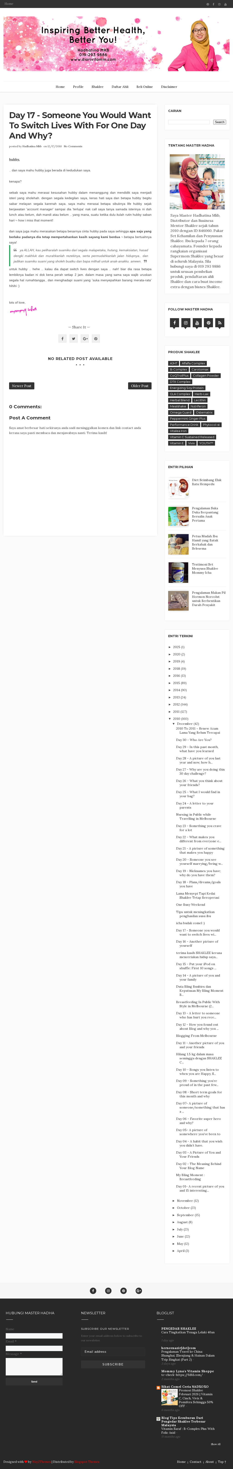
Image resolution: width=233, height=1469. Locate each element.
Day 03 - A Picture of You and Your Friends (198, 1154)
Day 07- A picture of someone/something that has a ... (200, 1107)
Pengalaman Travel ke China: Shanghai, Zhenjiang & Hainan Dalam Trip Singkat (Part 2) (188, 1356)
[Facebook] (174, 322)
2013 (177, 697)
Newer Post (21, 386)
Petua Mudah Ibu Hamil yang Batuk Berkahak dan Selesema (205, 542)
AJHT (173, 363)
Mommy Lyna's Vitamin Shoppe (187, 1371)
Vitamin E (177, 443)
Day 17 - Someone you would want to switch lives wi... (198, 932)
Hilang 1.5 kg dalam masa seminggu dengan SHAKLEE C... (199, 1058)
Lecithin (200, 400)
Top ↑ (222, 1461)
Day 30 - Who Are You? (194, 740)
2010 (177, 719)
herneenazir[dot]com (178, 1348)
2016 (177, 676)
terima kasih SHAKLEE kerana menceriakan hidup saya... (199, 955)
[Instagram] (185, 322)
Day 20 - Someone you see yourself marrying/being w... (199, 862)
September (186, 1215)
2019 (177, 661)
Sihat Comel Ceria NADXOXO (185, 1387)
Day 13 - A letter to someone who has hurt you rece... (198, 1015)
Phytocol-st (211, 424)
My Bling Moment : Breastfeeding (190, 1177)
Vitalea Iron (178, 431)
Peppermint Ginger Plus (187, 418)
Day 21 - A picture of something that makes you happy (200, 850)
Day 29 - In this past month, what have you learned (197, 749)
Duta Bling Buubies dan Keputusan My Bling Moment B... (199, 990)
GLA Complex (180, 394)
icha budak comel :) (190, 923)
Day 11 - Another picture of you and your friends (200, 1045)
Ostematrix (204, 412)
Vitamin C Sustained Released (192, 437)
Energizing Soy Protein (187, 388)
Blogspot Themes (86, 1462)
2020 (177, 654)
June (181, 1236)
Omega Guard (180, 412)
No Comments (73, 146)
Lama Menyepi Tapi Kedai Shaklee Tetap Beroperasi (197, 895)
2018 (177, 669)
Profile (78, 87)
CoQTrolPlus (179, 375)
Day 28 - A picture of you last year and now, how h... (198, 760)
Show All (215, 1444)
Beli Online (145, 87)
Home (9, 4)
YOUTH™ (206, 443)
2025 (177, 647)
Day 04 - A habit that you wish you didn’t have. (199, 1143)
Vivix (191, 443)
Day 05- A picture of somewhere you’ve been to (198, 1132)
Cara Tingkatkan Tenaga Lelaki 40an (188, 1332)
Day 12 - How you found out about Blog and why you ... (197, 1026)
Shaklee (98, 87)
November (185, 1201)
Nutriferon (198, 406)
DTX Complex (180, 381)
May (180, 1244)
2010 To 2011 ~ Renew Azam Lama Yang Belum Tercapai (198, 730)
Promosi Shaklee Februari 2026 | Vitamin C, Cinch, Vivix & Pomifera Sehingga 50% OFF (196, 1398)
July (180, 1229)
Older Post (140, 386)
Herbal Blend (180, 400)
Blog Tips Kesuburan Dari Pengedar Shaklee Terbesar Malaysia (183, 1421)
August (183, 1222)
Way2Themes (41, 1462)
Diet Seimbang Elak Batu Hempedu (206, 482)
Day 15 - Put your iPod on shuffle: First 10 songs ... (196, 966)
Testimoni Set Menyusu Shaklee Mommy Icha (205, 568)
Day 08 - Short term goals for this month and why (199, 1094)
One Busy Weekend (190, 905)
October (184, 1208)
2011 (176, 712)
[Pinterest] (208, 322)
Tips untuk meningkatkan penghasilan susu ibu (195, 914)
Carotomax (200, 369)
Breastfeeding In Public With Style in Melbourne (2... (198, 1004)
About (209, 1461)
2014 (177, 690)
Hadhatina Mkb (32, 146)
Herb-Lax (201, 394)
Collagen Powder (206, 375)
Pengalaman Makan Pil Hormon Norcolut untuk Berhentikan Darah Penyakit (208, 599)
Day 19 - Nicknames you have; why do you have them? (198, 873)
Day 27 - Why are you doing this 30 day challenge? (200, 771)
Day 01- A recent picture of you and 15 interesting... (200, 1188)
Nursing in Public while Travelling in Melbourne (196, 816)
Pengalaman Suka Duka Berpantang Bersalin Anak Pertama (205, 514)
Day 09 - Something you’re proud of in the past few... (197, 1083)
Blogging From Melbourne (196, 1036)
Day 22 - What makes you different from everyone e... (198, 839)
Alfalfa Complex (193, 363)
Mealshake (178, 406)
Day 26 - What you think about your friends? (199, 783)
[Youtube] (197, 322)
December (185, 724)
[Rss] (219, 322)
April (181, 1251)
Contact (195, 1461)
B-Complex (178, 369)
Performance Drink (184, 424)
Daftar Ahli (120, 87)
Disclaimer (169, 87)
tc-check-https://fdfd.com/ (182, 1375)
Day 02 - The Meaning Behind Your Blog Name (198, 1166)
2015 (177, 683)
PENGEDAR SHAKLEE (178, 1329)
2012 (177, 704)
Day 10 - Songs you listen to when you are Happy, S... (197, 1072)
